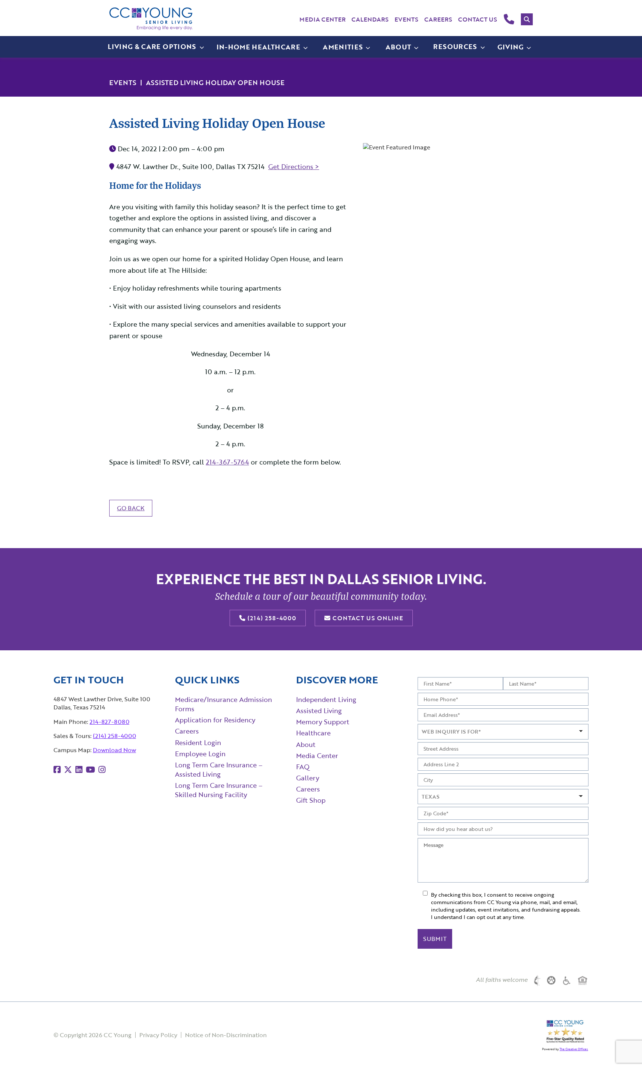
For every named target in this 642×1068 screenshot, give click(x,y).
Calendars (370, 19)
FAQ (302, 766)
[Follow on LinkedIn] (78, 769)
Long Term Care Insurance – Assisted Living (218, 769)
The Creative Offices (574, 1049)
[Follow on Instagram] (102, 769)
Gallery (307, 778)
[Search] (527, 19)
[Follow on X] (68, 769)
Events (406, 19)
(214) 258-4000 (271, 618)
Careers (438, 19)
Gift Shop (310, 800)
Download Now (114, 749)
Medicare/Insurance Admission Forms (223, 704)
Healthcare (313, 733)
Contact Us (477, 19)
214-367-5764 (227, 462)
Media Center (322, 19)
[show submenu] (305, 47)
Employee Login (200, 753)
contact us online (367, 618)
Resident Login (198, 742)
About (305, 744)
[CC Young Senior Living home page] (151, 18)
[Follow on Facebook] (57, 769)
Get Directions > (293, 166)
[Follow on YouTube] (90, 769)
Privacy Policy (158, 1034)
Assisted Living (319, 710)
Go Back (131, 508)
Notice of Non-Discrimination (226, 1034)
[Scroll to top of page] (621, 1048)
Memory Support (322, 721)
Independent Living (326, 699)
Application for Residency (215, 720)
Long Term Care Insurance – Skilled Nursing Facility (218, 789)
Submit (435, 938)
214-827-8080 (109, 721)
